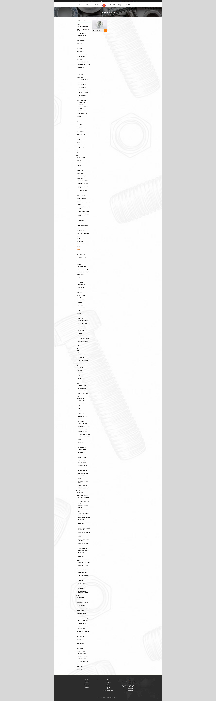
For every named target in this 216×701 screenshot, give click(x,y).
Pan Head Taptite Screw (83, 488)
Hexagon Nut (80, 178)
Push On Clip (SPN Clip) (83, 360)
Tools (78, 326)
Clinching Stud (80, 274)
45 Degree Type (81, 284)
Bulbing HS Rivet (82, 385)
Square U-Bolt (80, 147)
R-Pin (79, 375)
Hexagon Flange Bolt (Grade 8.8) (83, 103)
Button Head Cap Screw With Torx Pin (83, 506)
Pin (78, 365)
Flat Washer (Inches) (83, 626)
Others (77, 259)
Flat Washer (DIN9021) (83, 620)
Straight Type (81, 290)
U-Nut (78, 249)
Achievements (86, 684)
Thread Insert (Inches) (83, 320)
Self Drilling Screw (81, 421)
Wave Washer (80, 666)
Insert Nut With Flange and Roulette (83, 214)
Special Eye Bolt (80, 144)
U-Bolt (78, 121)
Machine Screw (80, 398)
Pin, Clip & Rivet (79, 348)
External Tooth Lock (83, 656)
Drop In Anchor (80, 40)
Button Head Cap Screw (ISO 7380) (83, 498)
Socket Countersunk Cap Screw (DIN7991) (84, 514)
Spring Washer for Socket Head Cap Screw (83, 642)
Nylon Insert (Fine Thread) (84, 228)
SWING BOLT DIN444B (81, 118)
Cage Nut (79, 160)
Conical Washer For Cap (82, 602)
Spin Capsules (81, 38)
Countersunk (81, 452)
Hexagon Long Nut (81, 176)
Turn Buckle (81, 305)
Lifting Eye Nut (81, 300)
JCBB (79, 405)
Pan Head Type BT (82, 462)
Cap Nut (79, 162)
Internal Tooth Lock (83, 661)
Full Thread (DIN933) (83, 79)
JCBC (79, 408)
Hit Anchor (79, 48)
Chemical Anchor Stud (82, 26)
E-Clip (79, 352)
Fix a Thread (81, 330)
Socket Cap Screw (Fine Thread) (83, 535)
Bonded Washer (80, 597)
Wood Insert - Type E (81, 257)
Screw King (80, 442)
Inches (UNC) (81, 220)
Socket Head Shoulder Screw (83, 548)
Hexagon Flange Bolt (82, 100)
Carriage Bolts (80, 74)
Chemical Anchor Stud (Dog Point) (83, 30)
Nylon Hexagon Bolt (82, 113)
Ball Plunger (80, 492)
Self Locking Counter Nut (83, 233)
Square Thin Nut (81, 241)
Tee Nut (78, 246)
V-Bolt (78, 152)
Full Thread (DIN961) (83, 82)
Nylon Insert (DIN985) (83, 225)
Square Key (79, 310)
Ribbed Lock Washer (81, 636)
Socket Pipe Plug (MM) (83, 565)
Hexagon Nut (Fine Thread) (84, 183)
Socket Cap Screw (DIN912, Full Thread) (84, 529)
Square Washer (80, 646)
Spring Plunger (80, 588)
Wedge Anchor (80, 69)
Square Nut (79, 238)
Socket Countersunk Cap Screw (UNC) (84, 518)
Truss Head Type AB (82, 465)
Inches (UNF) (81, 222)
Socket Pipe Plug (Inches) (84, 562)
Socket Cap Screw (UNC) (83, 543)
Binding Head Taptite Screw (83, 477)
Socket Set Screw (81, 568)
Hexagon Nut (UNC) (82, 190)
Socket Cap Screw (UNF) (83, 546)
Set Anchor (79, 59)
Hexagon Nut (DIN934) (83, 180)
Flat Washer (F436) (82, 623)
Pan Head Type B (81, 460)
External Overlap (82, 653)
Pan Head (80, 411)
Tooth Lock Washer (81, 651)
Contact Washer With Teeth (83, 608)
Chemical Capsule (81, 33)
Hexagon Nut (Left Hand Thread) (83, 187)
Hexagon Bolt (80, 77)
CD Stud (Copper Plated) (83, 269)
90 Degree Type (81, 287)
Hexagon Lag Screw (81, 111)
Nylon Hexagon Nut (81, 230)
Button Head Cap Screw (82, 495)
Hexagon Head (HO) (82, 428)
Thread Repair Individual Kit (84, 344)
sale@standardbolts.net (136, 1)
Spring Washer (80, 639)
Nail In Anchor (80, 51)
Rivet (78, 383)
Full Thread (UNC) (82, 84)
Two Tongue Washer (81, 664)
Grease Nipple (80, 282)
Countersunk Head (82, 403)
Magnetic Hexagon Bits (83, 338)
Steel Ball (79, 315)
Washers (78, 595)
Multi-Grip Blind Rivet (83, 393)
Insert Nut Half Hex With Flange (83, 208)
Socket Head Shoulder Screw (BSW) (83, 551)
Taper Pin (80, 380)
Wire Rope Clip (81, 308)
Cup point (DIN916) (82, 572)
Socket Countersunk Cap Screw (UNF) (84, 522)
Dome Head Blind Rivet (83, 388)
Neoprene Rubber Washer (83, 631)
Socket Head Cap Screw (82, 526)
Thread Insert (80, 318)
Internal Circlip (82, 357)
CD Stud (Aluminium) (83, 266)
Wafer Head (80, 444)
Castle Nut (79, 165)
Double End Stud (81, 134)
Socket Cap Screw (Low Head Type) (83, 540)
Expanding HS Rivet (82, 390)
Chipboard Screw (82, 449)
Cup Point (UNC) (81, 578)
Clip (78, 350)
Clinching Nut (80, 168)
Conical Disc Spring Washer (83, 600)
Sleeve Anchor (80, 67)
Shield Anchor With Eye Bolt (83, 61)
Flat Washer (80, 616)
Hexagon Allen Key (82, 336)
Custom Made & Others (108, 690)
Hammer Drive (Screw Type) (84, 372)
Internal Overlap (82, 658)
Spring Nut (79, 236)
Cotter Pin (80, 367)
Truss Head (80, 418)
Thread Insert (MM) (82, 323)
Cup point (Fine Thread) (83, 575)
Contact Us (87, 685)
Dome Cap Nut (80, 170)
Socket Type (78, 490)
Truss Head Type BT (82, 470)
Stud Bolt (79, 116)
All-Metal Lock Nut (81, 157)
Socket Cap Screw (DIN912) (84, 532)
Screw (77, 396)
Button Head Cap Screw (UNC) (83, 502)
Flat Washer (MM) (82, 628)
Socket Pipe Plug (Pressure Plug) (83, 559)
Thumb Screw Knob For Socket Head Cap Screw (82, 592)
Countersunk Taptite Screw (83, 482)
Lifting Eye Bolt (81, 297)
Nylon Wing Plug (81, 56)
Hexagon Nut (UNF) (82, 192)
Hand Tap (80, 333)
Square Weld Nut (81, 244)
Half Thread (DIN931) (83, 90)
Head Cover (79, 292)
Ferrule (79, 277)
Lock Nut (79, 218)
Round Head (81, 413)
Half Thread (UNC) (82, 95)
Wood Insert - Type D (81, 254)
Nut (77, 155)
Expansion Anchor (81, 46)
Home (86, 679)
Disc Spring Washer (81, 613)
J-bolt (78, 136)
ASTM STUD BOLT (80, 131)
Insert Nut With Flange (83, 211)
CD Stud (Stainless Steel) (83, 272)
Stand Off (79, 313)
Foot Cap (79, 280)
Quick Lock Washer (81, 634)
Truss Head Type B (82, 468)
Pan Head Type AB (82, 457)
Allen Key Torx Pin (82, 328)
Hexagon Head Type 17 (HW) (84, 436)
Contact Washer (81, 605)
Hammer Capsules (82, 35)
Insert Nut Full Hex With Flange (83, 203)
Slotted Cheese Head (82, 416)
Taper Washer (80, 648)
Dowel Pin (80, 370)
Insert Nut (79, 200)
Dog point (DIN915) (82, 583)
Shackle (80, 302)
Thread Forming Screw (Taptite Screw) (82, 474)
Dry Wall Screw (81, 454)
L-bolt (78, 142)
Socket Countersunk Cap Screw (83, 510)
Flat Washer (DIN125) (83, 618)
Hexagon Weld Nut (81, 198)
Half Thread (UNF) (82, 97)
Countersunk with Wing (83, 426)
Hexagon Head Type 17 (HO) (84, 434)
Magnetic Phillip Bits (83, 341)
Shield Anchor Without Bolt (83, 64)
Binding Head (81, 400)
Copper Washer (80, 610)
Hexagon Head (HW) (82, 431)
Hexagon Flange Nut (82, 173)
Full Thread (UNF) (82, 87)
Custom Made (79, 126)
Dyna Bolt (79, 43)
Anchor (78, 24)
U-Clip (79, 362)
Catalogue (87, 687)
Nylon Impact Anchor (82, 54)
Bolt (77, 72)
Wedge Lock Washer (81, 669)
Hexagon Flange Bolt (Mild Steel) (83, 107)
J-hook (78, 139)
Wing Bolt (79, 124)
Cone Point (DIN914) (82, 570)
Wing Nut (79, 252)
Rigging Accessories (81, 295)
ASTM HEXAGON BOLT (81, 129)
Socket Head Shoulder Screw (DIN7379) (83, 555)
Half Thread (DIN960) (83, 92)
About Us (86, 681)
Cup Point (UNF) (81, 580)
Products (86, 682)
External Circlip (82, 354)
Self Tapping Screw (81, 447)
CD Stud (79, 264)
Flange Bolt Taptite (82, 485)
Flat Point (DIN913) (82, 585)
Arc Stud (79, 262)
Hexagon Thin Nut (81, 195)
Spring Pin (80, 378)
